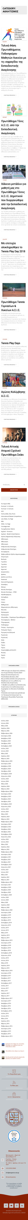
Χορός (3, 658)
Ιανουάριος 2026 (6, 736)
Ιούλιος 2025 (5, 748)
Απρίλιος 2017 (5, 993)
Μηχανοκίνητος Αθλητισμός (9, 607)
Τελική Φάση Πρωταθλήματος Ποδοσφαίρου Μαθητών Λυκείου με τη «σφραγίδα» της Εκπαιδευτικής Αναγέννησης (13, 57)
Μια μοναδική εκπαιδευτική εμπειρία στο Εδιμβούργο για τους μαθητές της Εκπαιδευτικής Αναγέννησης (13, 681)
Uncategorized (5, 526)
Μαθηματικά (4, 605)
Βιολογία (3, 559)
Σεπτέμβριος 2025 (6, 746)
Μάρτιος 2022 (5, 849)
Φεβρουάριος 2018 (6, 970)
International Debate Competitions (11, 516)
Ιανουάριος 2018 (6, 973)
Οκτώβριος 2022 (6, 832)
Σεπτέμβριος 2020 (6, 895)
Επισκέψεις (4, 584)
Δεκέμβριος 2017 (6, 975)
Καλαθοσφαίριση (6, 594)
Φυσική (3, 652)
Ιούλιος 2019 (5, 928)
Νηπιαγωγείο (5, 612)
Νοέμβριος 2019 (6, 917)
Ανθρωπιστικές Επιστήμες (8, 546)
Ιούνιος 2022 (5, 842)
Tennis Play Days (10, 343)
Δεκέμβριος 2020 (6, 887)
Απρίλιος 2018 (5, 965)
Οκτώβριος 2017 (6, 981)
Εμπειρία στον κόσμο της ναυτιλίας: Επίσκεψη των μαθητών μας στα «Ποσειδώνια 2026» (14, 1045)
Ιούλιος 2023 (5, 809)
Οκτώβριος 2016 (6, 1008)
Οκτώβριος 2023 (6, 801)
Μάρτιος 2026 (5, 731)
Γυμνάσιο (4, 562)
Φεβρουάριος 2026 (6, 733)
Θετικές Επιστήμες (6, 589)
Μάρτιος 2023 (5, 819)
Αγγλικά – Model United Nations (10, 534)
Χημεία (3, 655)
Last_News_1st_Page (7, 519)
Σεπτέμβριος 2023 (6, 804)
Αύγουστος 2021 (6, 867)
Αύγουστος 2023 (6, 806)
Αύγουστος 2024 (6, 776)
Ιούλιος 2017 (5, 986)
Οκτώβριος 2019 (6, 920)
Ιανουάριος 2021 (6, 885)
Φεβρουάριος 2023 (6, 822)
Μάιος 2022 (4, 844)
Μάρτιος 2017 (5, 996)
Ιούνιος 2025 (5, 751)
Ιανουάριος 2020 (6, 912)
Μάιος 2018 (4, 963)
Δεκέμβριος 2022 (6, 827)
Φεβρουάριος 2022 (6, 852)
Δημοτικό (4, 567)
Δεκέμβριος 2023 (6, 796)
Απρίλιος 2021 (5, 877)
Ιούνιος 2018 (5, 960)
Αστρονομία (4, 557)
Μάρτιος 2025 (5, 758)
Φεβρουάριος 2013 (6, 1036)
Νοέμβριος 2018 (6, 948)
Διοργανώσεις (5, 572)
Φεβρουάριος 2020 (6, 910)
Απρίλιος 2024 (5, 786)
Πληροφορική (5, 622)
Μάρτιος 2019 (5, 938)
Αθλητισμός (4, 541)
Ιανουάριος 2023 (6, 824)
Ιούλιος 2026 (5, 721)
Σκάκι (2, 640)
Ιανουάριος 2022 (6, 854)
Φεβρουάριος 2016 (6, 1026)
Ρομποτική (4, 635)
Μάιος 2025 (4, 753)
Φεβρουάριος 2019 (6, 940)
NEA (2, 521)
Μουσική (3, 610)
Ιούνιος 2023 (5, 811)
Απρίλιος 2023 (5, 816)
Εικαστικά (4, 579)
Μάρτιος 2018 (5, 968)
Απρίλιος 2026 (5, 728)
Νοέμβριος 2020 (6, 890)
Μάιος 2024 (4, 784)
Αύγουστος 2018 (6, 955)
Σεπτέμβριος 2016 (6, 1011)
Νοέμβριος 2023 (6, 799)
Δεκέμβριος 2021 (6, 857)
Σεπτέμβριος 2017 (6, 983)
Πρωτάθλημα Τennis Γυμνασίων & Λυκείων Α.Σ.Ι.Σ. (13, 306)
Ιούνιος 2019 (5, 930)
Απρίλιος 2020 (5, 905)
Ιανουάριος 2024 (6, 794)
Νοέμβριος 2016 (6, 1006)
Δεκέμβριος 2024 (6, 766)
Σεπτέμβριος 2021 (6, 864)
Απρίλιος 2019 (5, 935)
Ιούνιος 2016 (5, 1016)
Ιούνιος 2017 (5, 988)
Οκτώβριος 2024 (6, 771)
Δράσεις (3, 574)
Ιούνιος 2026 (5, 723)
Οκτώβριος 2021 (6, 862)
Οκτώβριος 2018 (6, 950)
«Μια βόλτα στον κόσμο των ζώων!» (14, 1051)
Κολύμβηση (4, 597)
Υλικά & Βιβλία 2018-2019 (8, 650)
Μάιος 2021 (4, 875)
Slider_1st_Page (5, 524)
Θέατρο (3, 587)
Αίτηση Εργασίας (11, 1177)
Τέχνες (3, 645)
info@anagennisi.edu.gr (12, 1172)
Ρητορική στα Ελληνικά (8, 632)
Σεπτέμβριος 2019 (6, 922)
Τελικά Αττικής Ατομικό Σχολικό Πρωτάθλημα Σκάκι (12, 450)
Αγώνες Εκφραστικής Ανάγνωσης (10, 536)
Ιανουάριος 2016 (6, 1028)
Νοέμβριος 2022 (6, 829)
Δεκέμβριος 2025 (6, 738)
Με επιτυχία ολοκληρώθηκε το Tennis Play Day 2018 (13, 247)
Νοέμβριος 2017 (6, 978)
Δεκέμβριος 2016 (6, 1003)
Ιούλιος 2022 (5, 839)
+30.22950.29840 (11, 1168)
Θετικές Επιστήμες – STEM (8, 592)
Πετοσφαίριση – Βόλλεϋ (8, 620)
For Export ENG (5, 504)
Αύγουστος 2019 (6, 925)
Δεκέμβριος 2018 (6, 945)
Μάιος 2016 (4, 1018)
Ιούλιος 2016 (5, 1013)
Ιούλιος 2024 (5, 779)
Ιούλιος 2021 (5, 869)
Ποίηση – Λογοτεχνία (7, 627)
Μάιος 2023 (4, 814)
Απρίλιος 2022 (5, 847)
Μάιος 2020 (4, 902)
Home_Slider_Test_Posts (8, 514)
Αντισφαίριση (5, 552)
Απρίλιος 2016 (5, 1021)
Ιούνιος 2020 (5, 900)
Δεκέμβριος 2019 (6, 915)
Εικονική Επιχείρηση (7, 582)
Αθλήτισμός (4, 539)
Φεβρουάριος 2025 (6, 761)
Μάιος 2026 (4, 726)
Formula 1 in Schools (7, 506)
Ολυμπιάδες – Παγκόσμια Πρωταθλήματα (13, 617)
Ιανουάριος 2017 (6, 1001)
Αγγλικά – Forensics (7, 531)
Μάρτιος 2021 (5, 880)
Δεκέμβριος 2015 (6, 1031)
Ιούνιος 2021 (5, 872)
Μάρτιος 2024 (5, 789)
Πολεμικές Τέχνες (6, 630)
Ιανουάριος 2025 (6, 763)
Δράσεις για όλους (6, 577)
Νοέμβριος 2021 (6, 859)
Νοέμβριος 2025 (6, 741)
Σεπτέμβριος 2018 (6, 953)
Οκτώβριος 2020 (6, 892)
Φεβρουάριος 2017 (6, 998)
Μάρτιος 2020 (5, 907)
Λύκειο (3, 599)
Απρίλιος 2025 (5, 756)
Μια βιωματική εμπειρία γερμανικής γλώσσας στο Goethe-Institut (14, 1057)
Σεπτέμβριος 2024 (6, 774)
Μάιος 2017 (4, 991)
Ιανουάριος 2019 (6, 943)
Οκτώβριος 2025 (6, 743)
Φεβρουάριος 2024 (6, 791)
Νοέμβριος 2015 (6, 1034)
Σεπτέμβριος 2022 (6, 834)
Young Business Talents (8, 529)
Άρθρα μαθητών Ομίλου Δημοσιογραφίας (13, 554)
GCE (2, 511)
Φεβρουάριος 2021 (6, 882)
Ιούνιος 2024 (5, 781)
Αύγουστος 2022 (6, 837)
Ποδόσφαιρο (5, 625)
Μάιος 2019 (4, 933)
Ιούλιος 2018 (5, 958)
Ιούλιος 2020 (5, 897)
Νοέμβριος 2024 (6, 769)
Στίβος (3, 642)
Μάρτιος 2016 (5, 1023)
